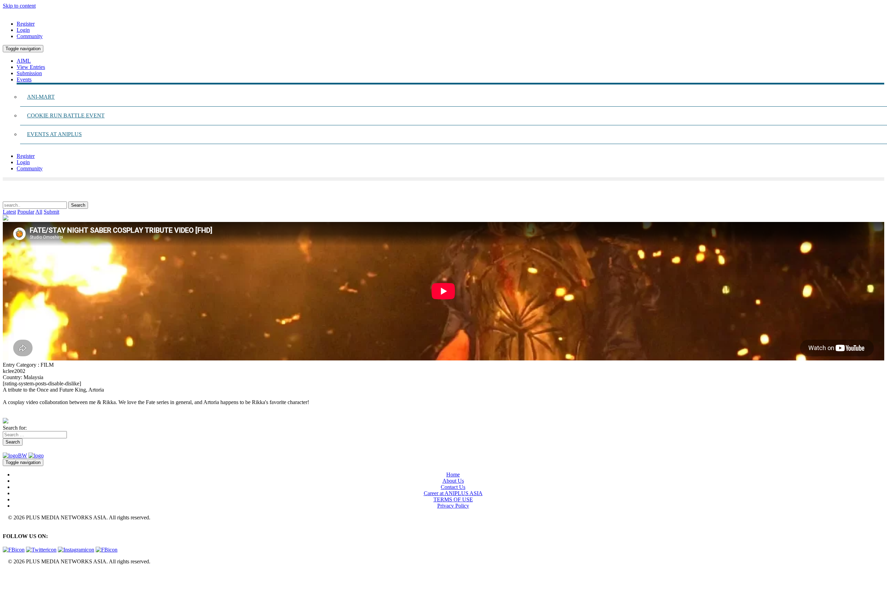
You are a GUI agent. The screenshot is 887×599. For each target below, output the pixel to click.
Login (23, 30)
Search (13, 442)
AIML (24, 61)
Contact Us (453, 487)
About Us (453, 481)
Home (453, 474)
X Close (12, 573)
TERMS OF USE (453, 499)
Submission (29, 73)
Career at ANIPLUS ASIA (453, 493)
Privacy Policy (453, 506)
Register (26, 24)
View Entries (31, 67)
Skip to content (19, 6)
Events (24, 79)
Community (30, 36)
